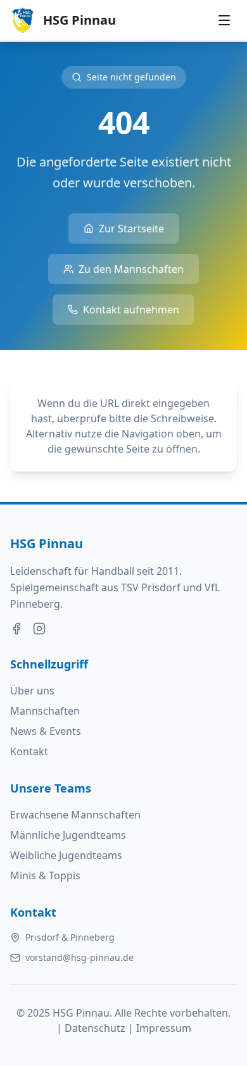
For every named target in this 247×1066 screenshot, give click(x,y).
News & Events (45, 731)
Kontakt (29, 751)
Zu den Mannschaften (131, 269)
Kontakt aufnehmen (131, 310)
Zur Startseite (131, 228)
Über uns (32, 691)
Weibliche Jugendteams (66, 855)
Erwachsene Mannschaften (75, 815)
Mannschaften (45, 711)
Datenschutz (95, 1028)
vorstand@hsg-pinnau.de (79, 957)
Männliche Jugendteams (68, 835)
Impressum (163, 1028)
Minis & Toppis (45, 875)
